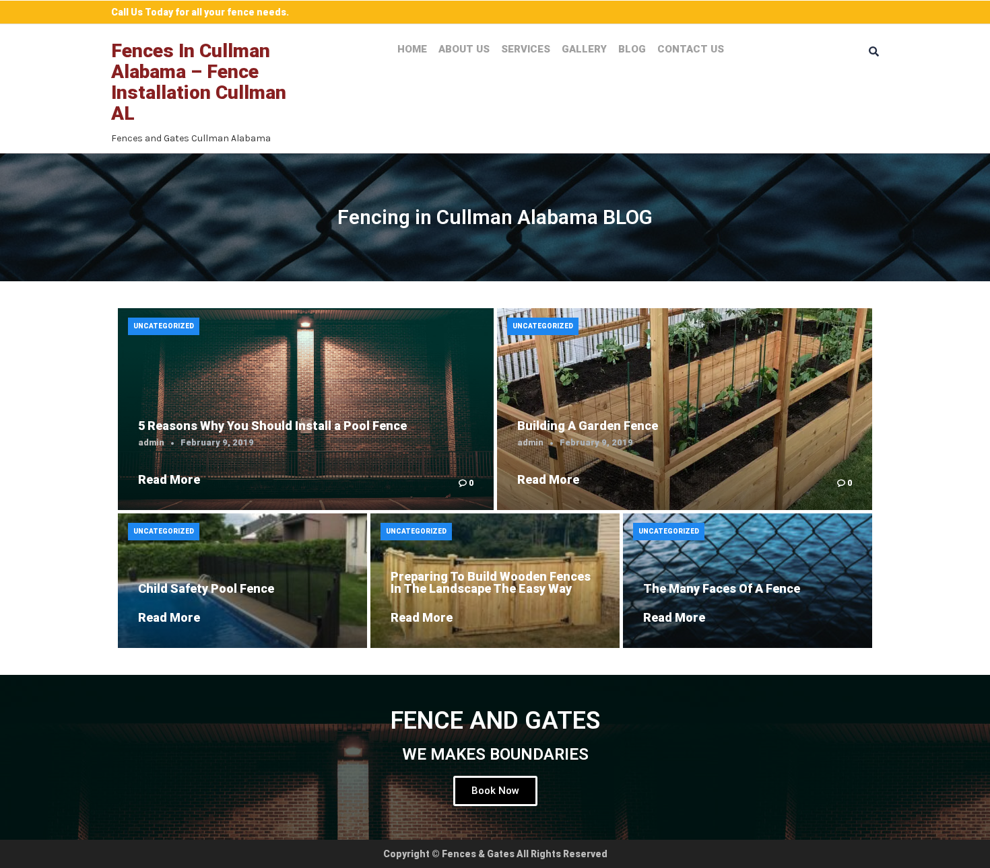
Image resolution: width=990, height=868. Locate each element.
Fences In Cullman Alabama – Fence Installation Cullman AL (198, 82)
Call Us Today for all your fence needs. (200, 12)
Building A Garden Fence (587, 426)
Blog (632, 49)
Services (525, 49)
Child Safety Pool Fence (206, 588)
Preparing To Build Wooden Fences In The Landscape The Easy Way (491, 582)
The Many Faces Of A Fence (721, 588)
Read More (169, 479)
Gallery (584, 49)
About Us (464, 49)
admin (151, 442)
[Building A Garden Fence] (685, 409)
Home (412, 49)
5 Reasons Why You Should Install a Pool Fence (272, 426)
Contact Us (690, 49)
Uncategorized (163, 326)
